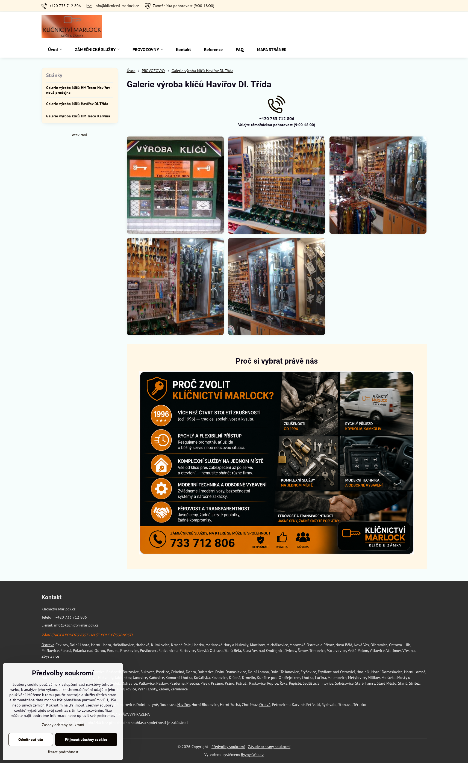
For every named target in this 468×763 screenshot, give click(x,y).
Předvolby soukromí (228, 746)
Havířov (183, 704)
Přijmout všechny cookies (86, 739)
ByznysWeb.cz (252, 754)
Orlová (264, 704)
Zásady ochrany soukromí (269, 746)
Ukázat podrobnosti (63, 751)
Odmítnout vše (30, 739)
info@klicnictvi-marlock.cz (76, 625)
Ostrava (48, 644)
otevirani (79, 134)
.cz (73, 609)
